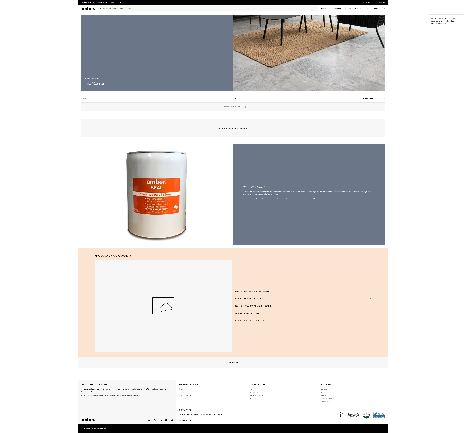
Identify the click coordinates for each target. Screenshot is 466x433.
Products (324, 8)
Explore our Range (188, 385)
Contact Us (254, 392)
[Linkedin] (166, 420)
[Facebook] (149, 420)
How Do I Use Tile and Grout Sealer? (252, 291)
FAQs (322, 392)
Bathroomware (185, 395)
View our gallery (116, 2)
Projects (323, 395)
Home (87, 78)
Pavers (181, 392)
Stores (252, 389)
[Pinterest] (172, 420)
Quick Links (325, 385)
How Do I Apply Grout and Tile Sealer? (253, 306)
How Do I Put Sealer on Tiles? (249, 321)
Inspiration (337, 8)
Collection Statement (121, 395)
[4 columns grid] (384, 98)
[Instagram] (155, 420)
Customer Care (257, 385)
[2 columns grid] (382, 98)
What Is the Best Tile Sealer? (248, 313)
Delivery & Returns (256, 395)
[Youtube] (161, 420)
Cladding (183, 398)
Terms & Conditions (327, 398)
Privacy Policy (109, 395)
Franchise (253, 398)
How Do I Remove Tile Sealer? (248, 298)
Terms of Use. (136, 395)
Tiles (181, 389)
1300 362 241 (186, 420)
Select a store (436, 27)
